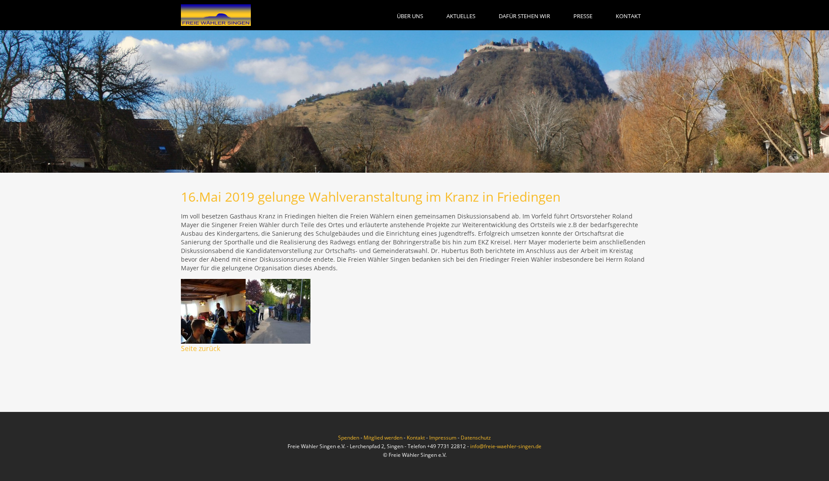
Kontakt (628, 16)
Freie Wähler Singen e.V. (216, 15)
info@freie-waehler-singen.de (505, 446)
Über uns (410, 16)
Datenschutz (476, 437)
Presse (582, 16)
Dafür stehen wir (524, 16)
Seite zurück (200, 348)
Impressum (442, 437)
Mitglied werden (383, 437)
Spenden (348, 437)
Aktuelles (460, 16)
